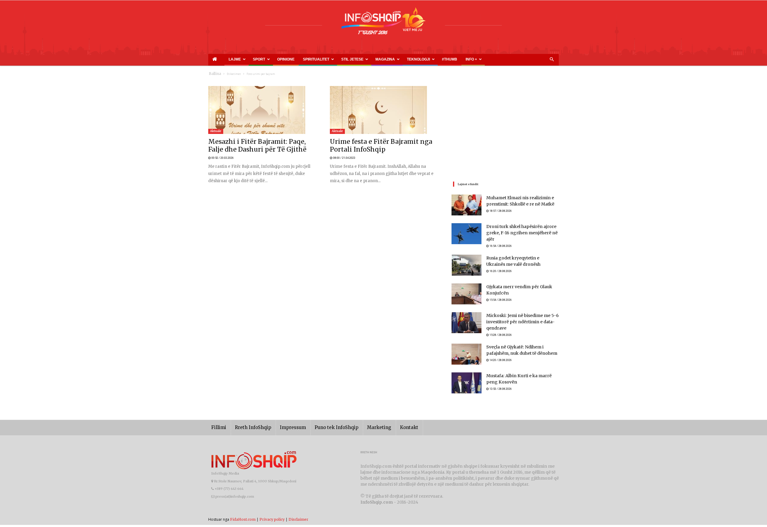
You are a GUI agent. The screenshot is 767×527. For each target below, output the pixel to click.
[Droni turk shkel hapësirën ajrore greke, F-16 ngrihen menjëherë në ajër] (466, 233)
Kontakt (389, 425)
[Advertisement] (505, 128)
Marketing (361, 425)
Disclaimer (298, 517)
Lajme (231, 59)
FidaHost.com (243, 517)
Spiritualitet (297, 59)
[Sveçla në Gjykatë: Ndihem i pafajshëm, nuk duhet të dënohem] (466, 352)
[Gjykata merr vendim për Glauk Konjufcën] (466, 291)
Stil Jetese (326, 59)
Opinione (272, 59)
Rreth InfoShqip (248, 425)
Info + (421, 59)
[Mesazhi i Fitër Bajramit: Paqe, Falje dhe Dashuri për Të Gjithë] (261, 110)
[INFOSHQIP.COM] (383, 23)
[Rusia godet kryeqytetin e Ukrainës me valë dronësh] (466, 262)
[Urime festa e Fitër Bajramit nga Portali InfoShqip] (383, 110)
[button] (551, 59)
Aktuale (215, 131)
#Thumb (404, 59)
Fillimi (217, 425)
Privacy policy (272, 517)
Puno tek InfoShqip (323, 425)
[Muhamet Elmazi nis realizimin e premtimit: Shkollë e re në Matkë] (466, 204)
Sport (250, 59)
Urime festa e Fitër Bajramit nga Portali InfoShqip (375, 142)
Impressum (284, 425)
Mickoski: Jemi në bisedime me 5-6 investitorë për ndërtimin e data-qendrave (518, 319)
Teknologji (378, 59)
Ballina (214, 73)
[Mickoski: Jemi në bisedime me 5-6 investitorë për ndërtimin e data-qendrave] (466, 319)
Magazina (352, 59)
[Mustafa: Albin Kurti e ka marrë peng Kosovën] (466, 381)
